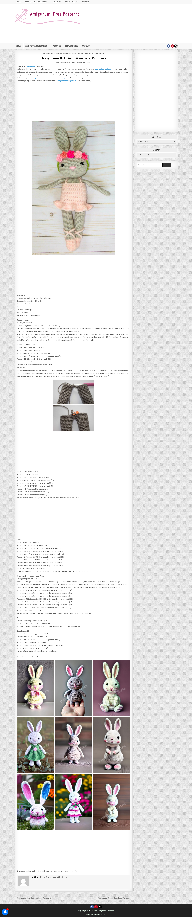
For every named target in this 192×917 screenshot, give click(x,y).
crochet (102, 53)
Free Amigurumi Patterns (67, 62)
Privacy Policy (71, 2)
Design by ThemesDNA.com (96, 914)
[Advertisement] (130, 23)
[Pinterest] (172, 46)
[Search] (176, 46)
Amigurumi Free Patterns (90, 53)
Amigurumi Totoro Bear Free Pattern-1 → (115, 898)
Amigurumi (65, 78)
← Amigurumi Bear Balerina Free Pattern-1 (33, 898)
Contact (85, 2)
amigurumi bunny (56, 53)
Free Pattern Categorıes (36, 2)
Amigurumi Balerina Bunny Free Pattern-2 (73, 58)
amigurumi (46, 53)
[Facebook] (168, 46)
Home (18, 2)
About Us (57, 2)
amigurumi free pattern (71, 53)
